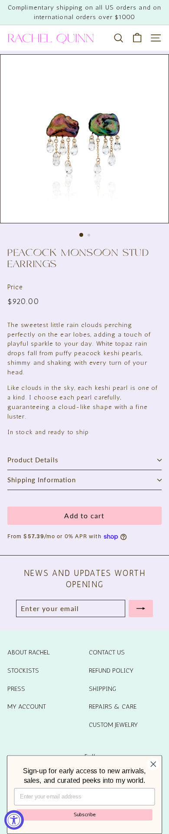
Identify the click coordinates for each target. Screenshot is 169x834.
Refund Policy (111, 670)
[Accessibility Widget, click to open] (14, 820)
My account (26, 706)
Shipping (102, 689)
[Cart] (137, 38)
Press (16, 689)
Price (15, 287)
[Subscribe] (141, 608)
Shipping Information (41, 480)
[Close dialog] (153, 764)
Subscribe (85, 814)
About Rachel (28, 652)
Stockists (23, 670)
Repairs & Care (112, 706)
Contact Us (107, 652)
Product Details (32, 460)
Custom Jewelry (113, 725)
